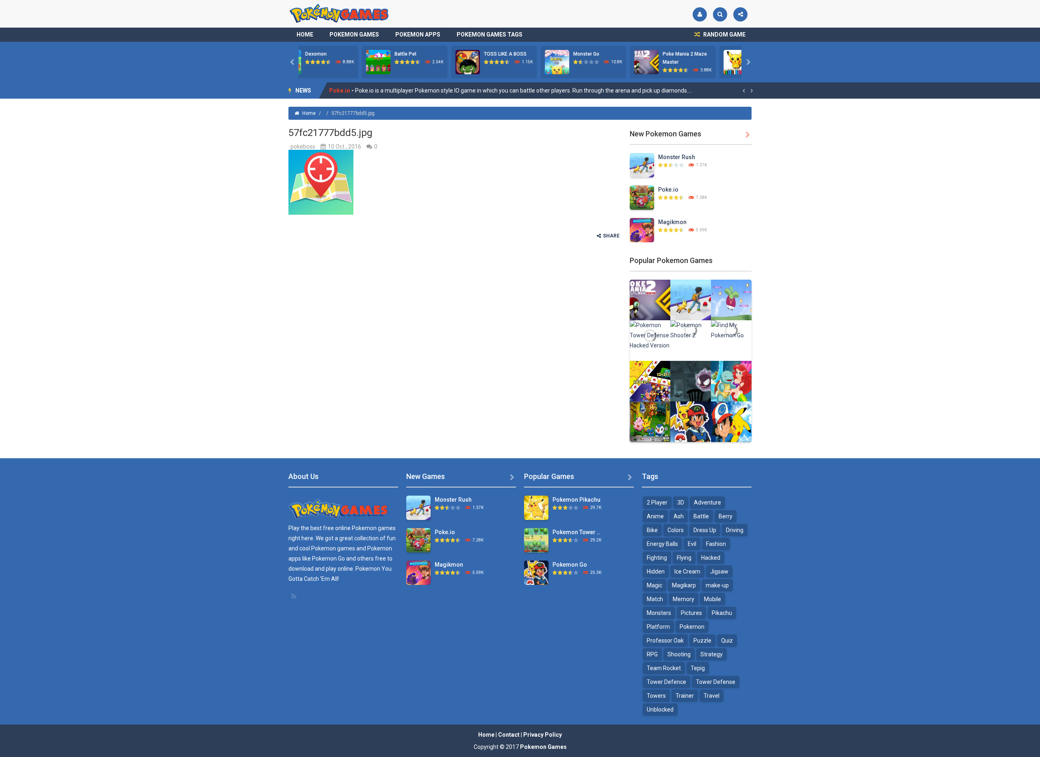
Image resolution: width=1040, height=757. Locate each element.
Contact (509, 734)
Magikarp (684, 585)
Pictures (691, 613)
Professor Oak (665, 640)
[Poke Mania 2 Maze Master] (650, 299)
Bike (652, 530)
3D (680, 502)
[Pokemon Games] (339, 13)
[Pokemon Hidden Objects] (650, 421)
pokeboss (302, 146)
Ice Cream (687, 571)
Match (655, 599)
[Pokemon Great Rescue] (731, 421)
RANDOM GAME (723, 34)
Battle (701, 516)
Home (305, 34)
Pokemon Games (354, 34)
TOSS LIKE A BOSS (352, 54)
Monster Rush (676, 157)
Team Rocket (664, 668)
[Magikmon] (642, 229)
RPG (652, 654)
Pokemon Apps (417, 34)
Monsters (659, 613)
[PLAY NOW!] (315, 61)
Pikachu (722, 613)
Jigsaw (719, 571)
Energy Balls (662, 544)
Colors (675, 530)
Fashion (716, 544)
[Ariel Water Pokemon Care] (731, 380)
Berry (725, 516)
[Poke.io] (642, 197)
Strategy (711, 654)
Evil (692, 544)
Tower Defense (715, 682)
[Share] (740, 14)
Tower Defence (666, 682)
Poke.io (668, 189)
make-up (717, 585)
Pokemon (692, 626)
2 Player (657, 502)
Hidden (656, 571)
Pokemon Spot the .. (711, 54)
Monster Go (433, 54)
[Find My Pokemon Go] (731, 330)
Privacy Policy (542, 734)
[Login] (700, 14)
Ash (679, 516)
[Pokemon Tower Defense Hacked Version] (650, 335)
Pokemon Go (569, 564)
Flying (684, 557)
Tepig (698, 668)
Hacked (710, 557)
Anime (655, 516)
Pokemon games (374, 528)
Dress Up (704, 530)
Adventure (707, 502)
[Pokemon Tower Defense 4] (536, 540)
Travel (711, 695)
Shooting (679, 654)
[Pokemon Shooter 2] (690, 330)
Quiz (727, 640)
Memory (683, 599)
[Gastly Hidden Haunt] (690, 380)
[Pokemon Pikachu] (536, 507)
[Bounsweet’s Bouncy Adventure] (731, 299)
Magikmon (343, 90)
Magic (654, 585)
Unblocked (660, 709)
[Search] (720, 14)
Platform (658, 626)
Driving (734, 530)
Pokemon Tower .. (576, 532)
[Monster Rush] (642, 165)
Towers (656, 695)
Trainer (685, 695)
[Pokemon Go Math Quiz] (650, 380)
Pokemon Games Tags (489, 34)
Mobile (712, 599)
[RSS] (294, 596)
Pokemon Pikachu (576, 499)
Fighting (657, 557)
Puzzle (702, 640)
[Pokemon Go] (690, 421)
